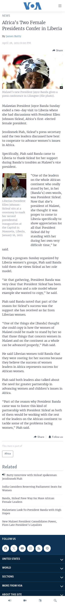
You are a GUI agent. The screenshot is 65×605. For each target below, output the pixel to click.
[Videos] (25, 600)
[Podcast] (47, 548)
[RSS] (38, 548)
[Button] (57, 50)
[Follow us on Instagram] (30, 548)
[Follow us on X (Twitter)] (13, 548)
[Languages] (40, 600)
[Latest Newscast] (9, 600)
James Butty (13, 36)
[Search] (55, 600)
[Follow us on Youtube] (22, 548)
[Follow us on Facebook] (5, 548)
